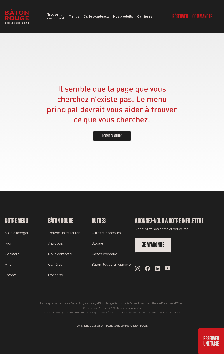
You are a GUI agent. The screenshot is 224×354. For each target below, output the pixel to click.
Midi (8, 243)
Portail (143, 325)
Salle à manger (16, 233)
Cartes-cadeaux (104, 254)
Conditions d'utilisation (90, 325)
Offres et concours (106, 233)
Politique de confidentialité (104, 312)
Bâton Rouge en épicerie (111, 264)
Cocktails (12, 254)
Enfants (10, 275)
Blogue (97, 243)
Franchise (55, 275)
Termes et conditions (140, 312)
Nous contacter (60, 254)
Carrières (144, 16)
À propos (55, 243)
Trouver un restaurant (64, 233)
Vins (8, 264)
